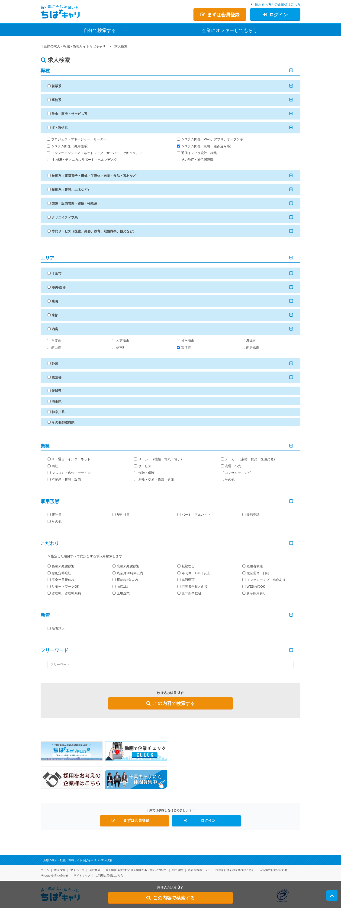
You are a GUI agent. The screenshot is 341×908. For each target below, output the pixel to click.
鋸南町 (121, 347)
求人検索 (59, 870)
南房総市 (252, 347)
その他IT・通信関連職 (197, 159)
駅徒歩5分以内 (127, 580)
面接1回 (122, 586)
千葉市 (56, 273)
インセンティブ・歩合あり (266, 580)
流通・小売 (233, 466)
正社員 (56, 515)
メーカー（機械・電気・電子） (161, 459)
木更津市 (122, 341)
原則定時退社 (61, 573)
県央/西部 (59, 287)
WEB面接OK (256, 586)
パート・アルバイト (196, 515)
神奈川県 (58, 412)
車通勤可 (188, 580)
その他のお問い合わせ (54, 875)
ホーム (45, 870)
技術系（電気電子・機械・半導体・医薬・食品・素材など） (95, 175)
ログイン (278, 14)
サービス (144, 466)
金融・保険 (146, 473)
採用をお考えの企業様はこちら (277, 4)
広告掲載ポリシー (199, 870)
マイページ (77, 870)
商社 (55, 466)
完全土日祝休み (63, 580)
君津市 (251, 341)
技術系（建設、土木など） (71, 189)
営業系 (56, 86)
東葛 (55, 301)
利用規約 (177, 870)
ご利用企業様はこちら (109, 875)
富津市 (186, 347)
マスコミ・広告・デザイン (71, 473)
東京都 (56, 377)
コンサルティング (238, 473)
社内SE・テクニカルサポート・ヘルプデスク (84, 159)
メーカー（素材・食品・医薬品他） (251, 459)
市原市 (56, 341)
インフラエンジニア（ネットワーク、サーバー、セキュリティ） (98, 153)
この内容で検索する (174, 703)
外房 (55, 363)
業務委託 (253, 515)
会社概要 (94, 870)
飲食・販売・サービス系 (69, 114)
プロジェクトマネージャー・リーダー (78, 139)
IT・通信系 (60, 127)
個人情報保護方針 (136, 870)
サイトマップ (82, 875)
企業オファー (229, 30)
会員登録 (223, 14)
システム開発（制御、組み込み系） (207, 146)
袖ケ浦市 (187, 341)
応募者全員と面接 (195, 586)
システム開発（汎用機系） (70, 146)
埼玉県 (56, 401)
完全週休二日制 (258, 573)
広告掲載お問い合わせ (273, 870)
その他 (230, 479)
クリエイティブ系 (65, 217)
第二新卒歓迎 (191, 593)
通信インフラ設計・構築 (199, 153)
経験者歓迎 (255, 566)
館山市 (56, 347)
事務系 (56, 100)
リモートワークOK (65, 586)
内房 (55, 329)
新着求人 (58, 628)
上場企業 (123, 593)
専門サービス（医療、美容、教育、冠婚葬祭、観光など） (94, 231)
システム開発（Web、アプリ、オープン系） (213, 139)
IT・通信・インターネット (71, 459)
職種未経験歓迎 (63, 566)
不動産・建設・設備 (66, 479)
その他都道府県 (63, 422)
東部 (55, 315)
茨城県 (56, 391)
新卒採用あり (256, 593)
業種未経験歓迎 (128, 566)
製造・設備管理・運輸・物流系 (74, 203)
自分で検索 (100, 30)
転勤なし (188, 566)
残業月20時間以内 (130, 573)
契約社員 (123, 515)
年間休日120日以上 (196, 573)
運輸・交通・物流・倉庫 (156, 479)
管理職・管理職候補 (66, 593)
